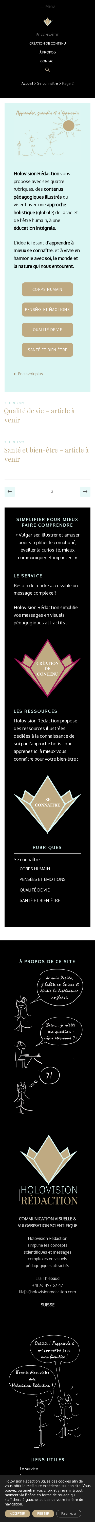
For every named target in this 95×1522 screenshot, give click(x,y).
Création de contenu (47, 43)
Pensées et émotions (47, 309)
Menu (50, 6)
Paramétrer (68, 1513)
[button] (47, 70)
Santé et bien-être (47, 350)
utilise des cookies (56, 1481)
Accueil (27, 83)
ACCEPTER (17, 1513)
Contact (47, 61)
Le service (29, 1468)
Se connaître (47, 35)
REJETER (43, 1513)
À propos (48, 52)
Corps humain (47, 289)
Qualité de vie (47, 329)
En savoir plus (30, 373)
